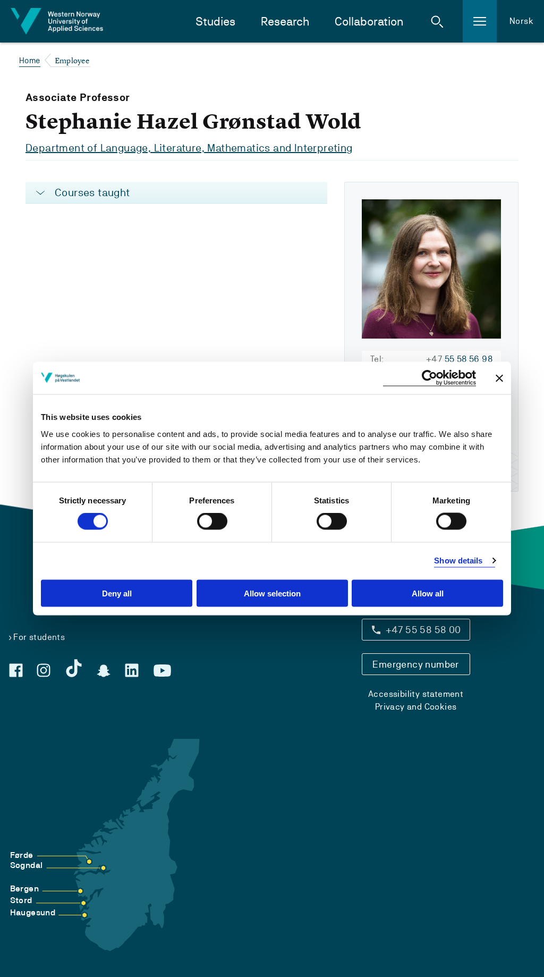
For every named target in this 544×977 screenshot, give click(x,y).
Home (29, 60)
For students (39, 637)
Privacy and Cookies (416, 707)
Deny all (117, 592)
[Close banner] (499, 378)
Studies (215, 21)
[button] (437, 21)
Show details (458, 560)
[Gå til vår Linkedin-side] (131, 670)
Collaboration (369, 21)
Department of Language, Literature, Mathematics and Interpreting (189, 147)
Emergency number (415, 664)
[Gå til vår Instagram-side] (43, 670)
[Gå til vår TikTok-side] (73, 668)
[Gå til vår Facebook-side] (15, 670)
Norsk (521, 21)
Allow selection (272, 592)
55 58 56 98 (459, 359)
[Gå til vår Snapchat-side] (103, 670)
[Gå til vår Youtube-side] (162, 670)
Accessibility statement (415, 694)
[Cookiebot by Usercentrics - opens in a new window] (429, 378)
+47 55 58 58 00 (423, 629)
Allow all (428, 592)
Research (285, 21)
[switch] (212, 521)
